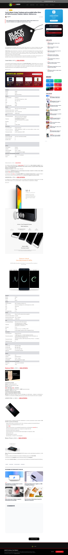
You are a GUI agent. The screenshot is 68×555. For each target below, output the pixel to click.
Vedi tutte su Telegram (37, 74)
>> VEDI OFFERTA (19, 60)
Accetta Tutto (59, 551)
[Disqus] (24, 519)
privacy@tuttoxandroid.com (53, 35)
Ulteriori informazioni (48, 1)
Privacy (47, 31)
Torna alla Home (34, 538)
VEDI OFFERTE (22, 438)
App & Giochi (52, 4)
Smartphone (32, 4)
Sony (14, 173)
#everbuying (22, 464)
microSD (34, 427)
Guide (37, 4)
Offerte (47, 4)
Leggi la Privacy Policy (17, 553)
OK (54, 1)
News (27, 4)
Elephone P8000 (9, 368)
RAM (9, 426)
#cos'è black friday (17, 464)
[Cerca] (60, 5)
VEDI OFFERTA (21, 177)
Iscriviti (53, 32)
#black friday (11, 464)
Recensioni (42, 4)
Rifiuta (52, 551)
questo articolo (21, 165)
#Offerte (7, 464)
